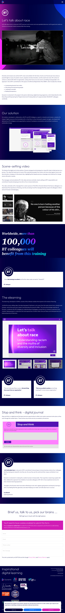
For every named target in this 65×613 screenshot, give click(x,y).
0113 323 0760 (60, 573)
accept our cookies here (13, 525)
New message (6, 550)
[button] (32, 47)
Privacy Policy (32, 557)
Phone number (6, 545)
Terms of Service (42, 557)
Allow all (51, 609)
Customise (31, 609)
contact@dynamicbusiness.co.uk (56, 575)
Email (4, 539)
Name (4, 533)
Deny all (14, 609)
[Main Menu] (62, 2)
